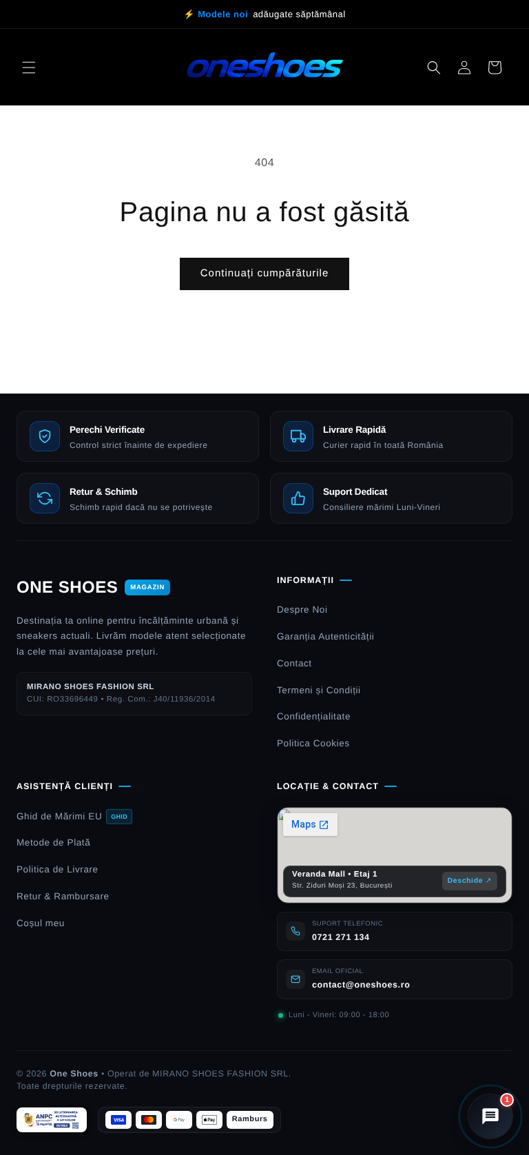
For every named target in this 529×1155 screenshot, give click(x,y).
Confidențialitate (314, 716)
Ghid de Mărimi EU (72, 816)
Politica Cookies (313, 743)
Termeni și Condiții (319, 690)
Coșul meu (41, 923)
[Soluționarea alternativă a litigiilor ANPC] (52, 1119)
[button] (29, 67)
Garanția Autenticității (325, 636)
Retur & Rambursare (63, 896)
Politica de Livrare (57, 869)
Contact (294, 663)
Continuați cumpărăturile (264, 273)
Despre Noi (302, 609)
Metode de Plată (53, 842)
